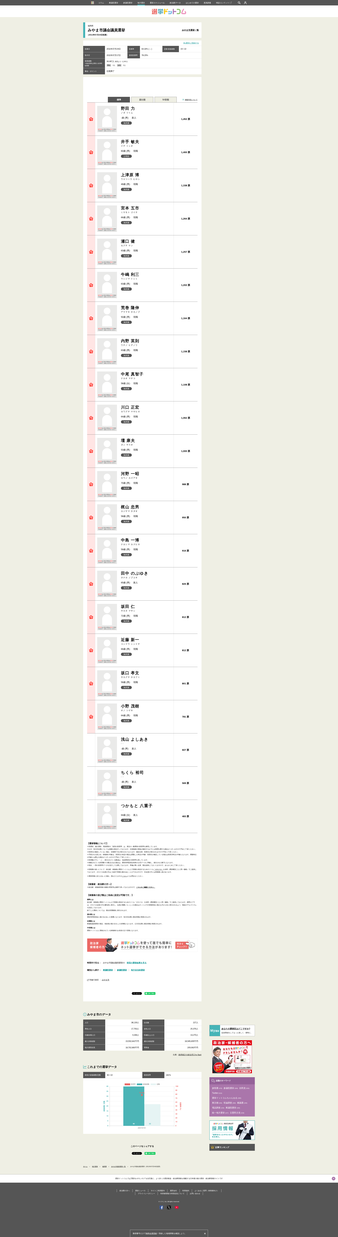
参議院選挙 (127, 3)
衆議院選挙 (113, 3)
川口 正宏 (130, 409)
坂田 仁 (128, 608)
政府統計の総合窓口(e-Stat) (190, 1055)
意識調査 (207, 3)
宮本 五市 (130, 209)
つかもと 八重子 (137, 807)
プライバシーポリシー (146, 1194)
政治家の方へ (124, 1191)
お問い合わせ (195, 1194)
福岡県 (104, 1166)
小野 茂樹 (130, 707)
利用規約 (185, 1191)
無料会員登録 (151, 1233)
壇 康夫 (128, 442)
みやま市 (105, 980)
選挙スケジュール (157, 3)
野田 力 (128, 110)
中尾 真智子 (132, 375)
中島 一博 (130, 541)
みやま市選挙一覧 (190, 30)
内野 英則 (130, 342)
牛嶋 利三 (130, 276)
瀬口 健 (128, 243)
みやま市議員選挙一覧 (118, 1166)
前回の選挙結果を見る (137, 963)
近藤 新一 (130, 641)
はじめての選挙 (192, 3)
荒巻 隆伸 (130, 309)
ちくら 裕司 (132, 774)
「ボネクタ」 (158, 869)
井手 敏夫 (130, 143)
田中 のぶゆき (135, 575)
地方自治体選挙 (138, 970)
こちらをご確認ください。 (145, 887)
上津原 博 (130, 176)
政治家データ (175, 3)
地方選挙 (141, 3)
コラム (101, 3)
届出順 (142, 100)
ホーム (85, 1166)
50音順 (165, 100)
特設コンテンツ (222, 3)
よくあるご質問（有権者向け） (207, 1191)
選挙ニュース (140, 1191)
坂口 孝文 (130, 674)
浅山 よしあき (135, 741)
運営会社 (173, 1191)
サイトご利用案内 (158, 1191)
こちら (124, 876)
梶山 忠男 (130, 508)
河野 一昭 (130, 475)
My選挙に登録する (191, 43)
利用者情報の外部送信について (172, 1194)
